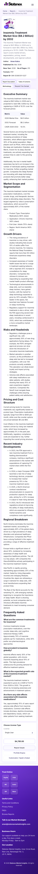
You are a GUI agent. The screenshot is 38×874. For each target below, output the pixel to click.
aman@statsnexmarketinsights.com (16, 824)
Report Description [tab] (9, 82)
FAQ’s (4, 810)
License (6, 729)
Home (5, 11)
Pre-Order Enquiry (19, 753)
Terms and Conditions (10, 803)
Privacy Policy (7, 807)
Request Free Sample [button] (22, 86)
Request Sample (19, 747)
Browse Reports (8, 814)
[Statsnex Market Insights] (13, 4)
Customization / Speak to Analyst (19, 758)
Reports (12, 11)
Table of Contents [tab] (24, 82)
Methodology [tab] (7, 86)
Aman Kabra (15, 61)
